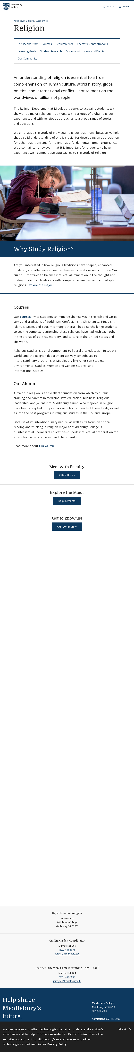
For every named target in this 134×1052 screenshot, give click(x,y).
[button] (108, 6)
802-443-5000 (99, 1011)
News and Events (94, 51)
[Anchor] (79, 248)
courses (25, 317)
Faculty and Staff (28, 44)
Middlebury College (24, 20)
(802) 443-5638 (67, 977)
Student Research (51, 51)
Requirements (64, 44)
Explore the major (39, 285)
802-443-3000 (113, 1018)
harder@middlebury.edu (67, 953)
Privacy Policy (57, 1044)
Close (122, 1028)
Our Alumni (73, 51)
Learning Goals (27, 51)
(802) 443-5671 (67, 949)
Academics (42, 20)
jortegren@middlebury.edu (67, 981)
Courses (47, 44)
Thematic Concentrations (92, 44)
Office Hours (67, 475)
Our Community (27, 58)
